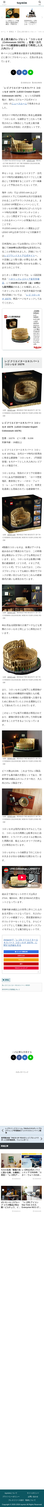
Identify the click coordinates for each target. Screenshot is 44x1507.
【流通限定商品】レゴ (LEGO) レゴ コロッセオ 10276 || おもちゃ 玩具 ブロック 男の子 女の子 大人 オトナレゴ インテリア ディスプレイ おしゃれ (36, 327)
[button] (37, 265)
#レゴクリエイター (8, 985)
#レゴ (18, 989)
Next (42, 17)
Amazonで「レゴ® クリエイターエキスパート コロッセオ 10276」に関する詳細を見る (21, 942)
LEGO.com (31, 161)
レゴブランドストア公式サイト (19, 255)
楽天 (21, 964)
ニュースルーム (19, 103)
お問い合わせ (33, 1497)
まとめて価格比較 (22, 951)
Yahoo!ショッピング (21, 968)
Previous (2, 17)
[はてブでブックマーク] (25, 72)
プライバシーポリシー (11, 1497)
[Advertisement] (22, 1018)
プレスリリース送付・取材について (22, 1500)
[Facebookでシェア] (19, 72)
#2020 (28, 985)
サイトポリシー (33, 1493)
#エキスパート (20, 985)
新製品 (7, 980)
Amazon (21, 959)
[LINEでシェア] (30, 72)
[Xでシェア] (13, 72)
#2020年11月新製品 (8, 989)
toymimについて (11, 1493)
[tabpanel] (12, 17)
